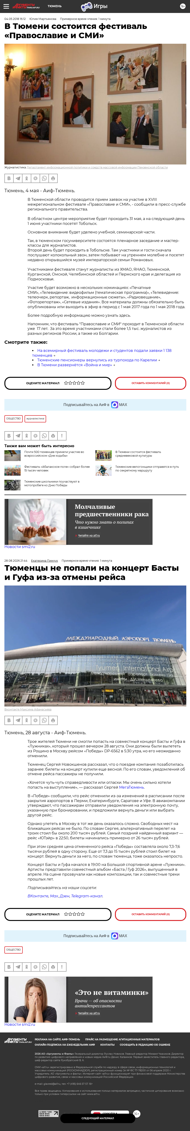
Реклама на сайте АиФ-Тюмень (57, 1039)
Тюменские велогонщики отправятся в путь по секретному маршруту (147, 468)
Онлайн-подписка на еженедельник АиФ (65, 1044)
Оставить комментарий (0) (151, 383)
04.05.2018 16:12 (15, 19)
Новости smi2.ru (19, 547)
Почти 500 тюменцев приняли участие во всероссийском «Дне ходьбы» (54, 453)
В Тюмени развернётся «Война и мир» (74, 365)
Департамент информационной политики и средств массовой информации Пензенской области (97, 167)
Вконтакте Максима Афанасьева (27, 709)
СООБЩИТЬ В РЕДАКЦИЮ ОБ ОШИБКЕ (145, 1044)
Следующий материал (98, 1118)
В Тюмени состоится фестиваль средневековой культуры (138, 453)
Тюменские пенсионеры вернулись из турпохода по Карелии (97, 360)
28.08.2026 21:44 (15, 560)
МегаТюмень (131, 787)
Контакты (107, 1044)
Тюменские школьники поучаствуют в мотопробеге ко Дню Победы (51, 483)
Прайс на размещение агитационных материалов (122, 1039)
